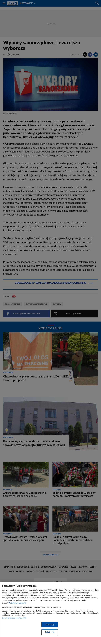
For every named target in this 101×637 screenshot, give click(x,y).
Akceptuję (49, 624)
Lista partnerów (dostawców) (14, 618)
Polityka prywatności (17, 603)
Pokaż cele (49, 632)
